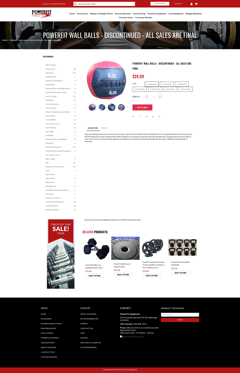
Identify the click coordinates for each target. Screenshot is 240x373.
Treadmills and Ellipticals (61, 202)
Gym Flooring (139, 13)
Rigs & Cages (61, 159)
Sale (61, 163)
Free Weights (61, 120)
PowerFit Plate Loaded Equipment (61, 151)
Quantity (136, 96)
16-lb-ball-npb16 (139, 89)
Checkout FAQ (86, 328)
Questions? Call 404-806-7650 (53, 4)
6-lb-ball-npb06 (167, 84)
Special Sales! (51, 174)
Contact (84, 338)
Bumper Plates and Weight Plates (61, 88)
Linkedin (155, 116)
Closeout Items (126, 17)
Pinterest (162, 116)
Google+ (149, 116)
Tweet (135, 116)
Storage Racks (61, 186)
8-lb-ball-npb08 (182, 84)
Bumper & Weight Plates (101, 13)
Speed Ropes (61, 178)
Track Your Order (88, 314)
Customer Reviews (144, 17)
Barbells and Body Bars (61, 81)
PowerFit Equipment (157, 13)
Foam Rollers (61, 116)
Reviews (104, 128)
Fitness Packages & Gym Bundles (61, 112)
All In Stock (61, 73)
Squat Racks (61, 182)
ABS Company (51, 65)
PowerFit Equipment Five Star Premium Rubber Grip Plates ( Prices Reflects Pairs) (154, 265)
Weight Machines (194, 13)
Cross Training (61, 96)
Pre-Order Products (53, 155)
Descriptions (93, 128)
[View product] (108, 240)
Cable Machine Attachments (61, 92)
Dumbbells (61, 100)
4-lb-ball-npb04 (152, 84)
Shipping (84, 324)
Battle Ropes (61, 84)
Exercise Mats (61, 108)
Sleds (61, 170)
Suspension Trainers (61, 198)
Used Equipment (176, 13)
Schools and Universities (61, 167)
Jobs (82, 333)
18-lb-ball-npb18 (155, 89)
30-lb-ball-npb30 (185, 89)
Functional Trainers (61, 124)
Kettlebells (61, 135)
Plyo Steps (61, 143)
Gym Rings (61, 131)
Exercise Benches (123, 13)
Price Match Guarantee (90, 343)
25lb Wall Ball (170, 89)
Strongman (61, 194)
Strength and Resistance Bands (61, 190)
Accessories (82, 13)
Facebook (142, 116)
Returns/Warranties (89, 319)
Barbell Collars (61, 77)
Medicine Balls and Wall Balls (61, 139)
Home (72, 13)
